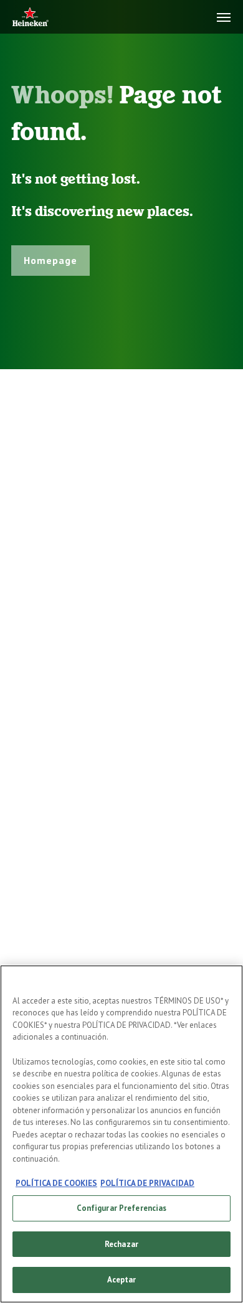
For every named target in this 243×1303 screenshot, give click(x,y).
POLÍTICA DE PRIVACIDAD (147, 1183)
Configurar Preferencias (122, 1208)
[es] (30, 18)
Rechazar (121, 1244)
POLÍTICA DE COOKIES (56, 1183)
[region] (121, 1134)
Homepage (50, 260)
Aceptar (121, 1279)
